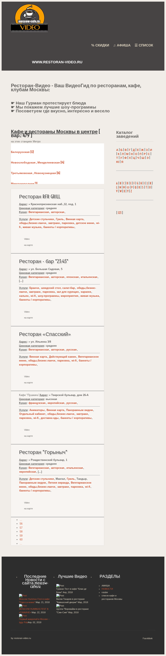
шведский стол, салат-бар (58, 287)
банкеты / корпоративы (58, 227)
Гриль (60, 219)
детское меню (85, 223)
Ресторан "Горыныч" (43, 452)
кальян (24, 295)
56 (21, 523)
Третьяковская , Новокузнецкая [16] (35, 173)
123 (119, 213)
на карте (28, 245)
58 (21, 531)
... (21, 519)
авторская (57, 212)
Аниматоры (37, 410)
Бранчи (34, 287)
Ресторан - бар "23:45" (43, 261)
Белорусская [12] (22, 152)
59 (21, 535)
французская (37, 402)
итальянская (89, 277)
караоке (86, 291)
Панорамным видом (79, 410)
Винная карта (74, 219)
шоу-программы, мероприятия (58, 295)
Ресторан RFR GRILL (39, 196)
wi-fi (33, 295)
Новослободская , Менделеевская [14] (37, 162)
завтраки (54, 223)
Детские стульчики (41, 219)
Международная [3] (24, 183)
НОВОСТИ (107, 589)
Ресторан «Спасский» (45, 334)
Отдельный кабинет (32, 413)
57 (21, 527)
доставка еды (50, 417)
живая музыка (32, 227)
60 (21, 539)
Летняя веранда (58, 482)
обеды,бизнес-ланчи (32, 223)
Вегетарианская (39, 212)
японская (72, 277)
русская (71, 349)
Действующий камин (62, 356)
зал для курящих (68, 291)
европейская (56, 402)
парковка (68, 223)
